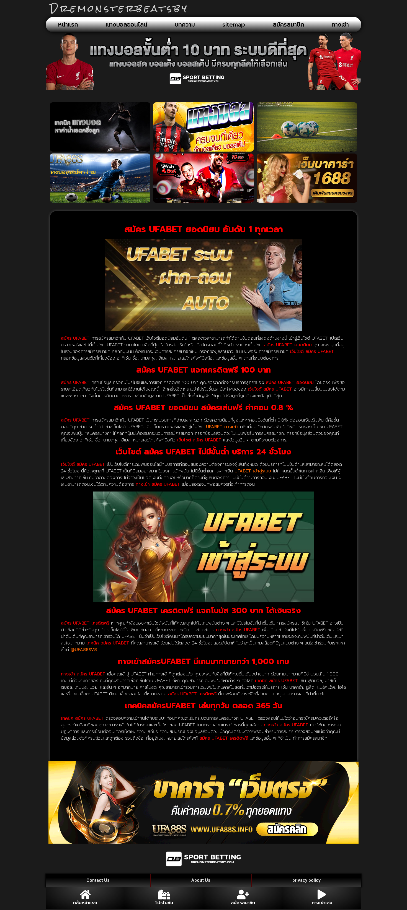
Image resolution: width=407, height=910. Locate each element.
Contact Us (98, 880)
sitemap (233, 24)
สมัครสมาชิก (288, 24)
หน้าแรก (68, 24)
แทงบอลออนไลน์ (126, 24)
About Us (200, 880)
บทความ (185, 24)
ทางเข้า (340, 24)
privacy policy (306, 880)
